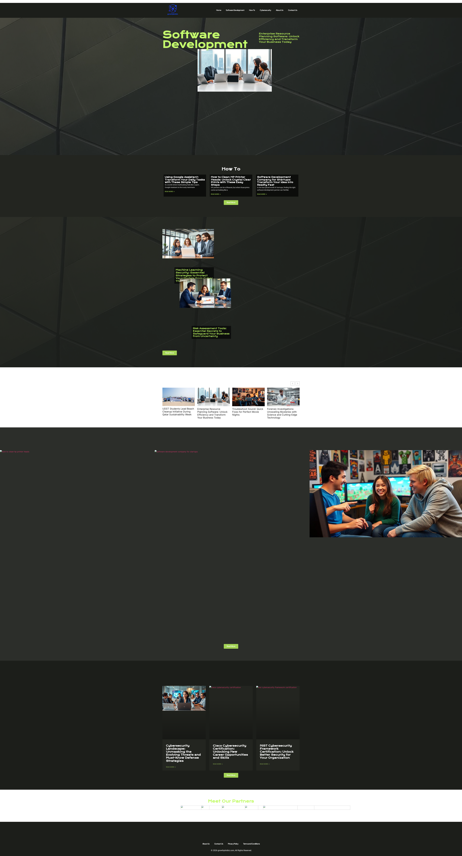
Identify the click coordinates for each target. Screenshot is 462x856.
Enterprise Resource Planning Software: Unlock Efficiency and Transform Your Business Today (279, 37)
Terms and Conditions (251, 844)
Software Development (235, 10)
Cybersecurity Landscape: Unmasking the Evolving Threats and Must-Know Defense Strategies (183, 753)
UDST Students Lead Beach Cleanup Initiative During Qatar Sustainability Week (178, 411)
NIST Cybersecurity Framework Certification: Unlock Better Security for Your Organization (277, 751)
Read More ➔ (170, 191)
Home (218, 10)
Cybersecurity (265, 10)
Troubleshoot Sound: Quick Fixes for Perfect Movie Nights (247, 412)
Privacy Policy (233, 844)
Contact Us (292, 10)
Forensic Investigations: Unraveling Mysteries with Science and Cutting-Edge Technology (282, 413)
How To (252, 10)
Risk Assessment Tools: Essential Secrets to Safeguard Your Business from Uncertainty (211, 332)
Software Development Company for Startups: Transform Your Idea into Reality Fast (275, 181)
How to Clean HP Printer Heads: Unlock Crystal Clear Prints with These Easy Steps (231, 181)
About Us (279, 10)
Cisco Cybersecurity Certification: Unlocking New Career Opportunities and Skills (230, 751)
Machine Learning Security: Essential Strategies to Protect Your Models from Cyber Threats (194, 275)
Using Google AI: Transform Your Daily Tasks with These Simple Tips (185, 180)
